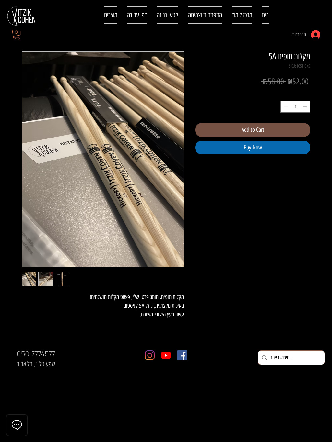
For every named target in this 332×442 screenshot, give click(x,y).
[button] (16, 34)
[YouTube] (166, 355)
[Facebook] (182, 355)
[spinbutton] (295, 106)
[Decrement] (285, 106)
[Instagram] (150, 355)
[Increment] (306, 106)
